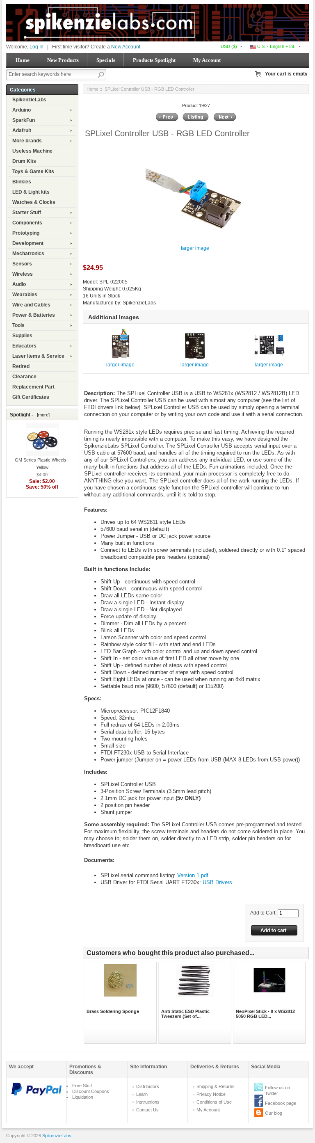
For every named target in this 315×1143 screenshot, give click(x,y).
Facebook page (280, 1103)
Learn (142, 1094)
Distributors (147, 1086)
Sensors (22, 264)
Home (23, 60)
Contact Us (147, 1109)
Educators (24, 346)
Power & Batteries (33, 315)
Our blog (273, 1113)
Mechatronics (28, 253)
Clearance (24, 376)
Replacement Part (33, 387)
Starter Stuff (26, 212)
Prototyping (25, 233)
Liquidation (82, 1097)
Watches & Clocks (33, 202)
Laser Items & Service (38, 356)
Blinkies (21, 182)
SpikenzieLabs (29, 100)
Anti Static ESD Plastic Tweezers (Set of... (185, 1014)
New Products (63, 60)
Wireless (22, 274)
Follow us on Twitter (277, 1090)
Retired (21, 366)
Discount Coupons (90, 1091)
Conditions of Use (214, 1102)
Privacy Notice (211, 1094)
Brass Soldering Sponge (113, 1011)
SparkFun (23, 120)
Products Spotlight (154, 60)
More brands (27, 141)
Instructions (148, 1102)
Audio (19, 284)
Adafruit (21, 130)
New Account (125, 46)
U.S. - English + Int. (275, 46)
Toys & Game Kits (33, 171)
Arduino (21, 110)
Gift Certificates (30, 397)
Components (27, 223)
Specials (105, 60)
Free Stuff (82, 1085)
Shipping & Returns (215, 1086)
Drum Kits (24, 161)
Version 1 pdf (192, 875)
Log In (36, 46)
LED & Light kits (31, 192)
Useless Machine (32, 151)
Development (27, 243)
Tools (18, 325)
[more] (42, 414)
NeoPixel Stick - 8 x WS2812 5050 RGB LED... (265, 1014)
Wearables (24, 294)
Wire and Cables (31, 305)
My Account (207, 60)
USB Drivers (217, 882)
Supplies (22, 335)
